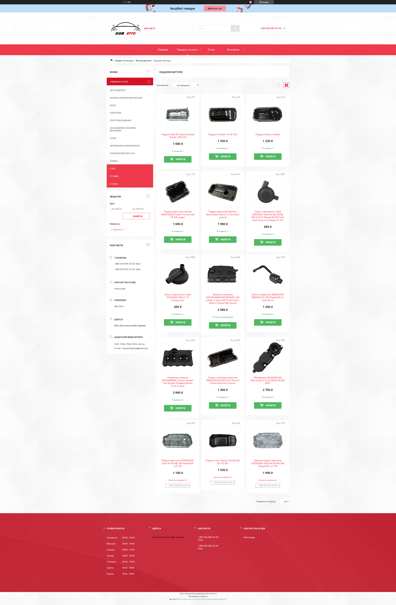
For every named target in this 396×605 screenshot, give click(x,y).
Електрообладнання (120, 120)
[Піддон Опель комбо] (267, 114)
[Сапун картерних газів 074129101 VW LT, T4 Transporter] (177, 274)
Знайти (137, 216)
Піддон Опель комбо (268, 134)
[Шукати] (235, 28)
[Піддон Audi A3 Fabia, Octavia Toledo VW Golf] (177, 114)
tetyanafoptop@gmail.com (135, 348)
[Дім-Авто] (125, 35)
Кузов (113, 105)
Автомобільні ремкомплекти (125, 146)
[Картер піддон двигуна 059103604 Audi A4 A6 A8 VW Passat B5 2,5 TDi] (267, 440)
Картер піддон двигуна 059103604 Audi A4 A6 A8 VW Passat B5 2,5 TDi (267, 463)
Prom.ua (213, 593)
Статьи (114, 184)
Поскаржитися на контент (190, 599)
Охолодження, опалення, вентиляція (123, 129)
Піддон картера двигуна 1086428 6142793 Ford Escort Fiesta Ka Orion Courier (222, 380)
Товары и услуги (187, 49)
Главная (163, 49)
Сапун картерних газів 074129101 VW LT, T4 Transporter (177, 297)
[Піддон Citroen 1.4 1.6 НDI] (222, 114)
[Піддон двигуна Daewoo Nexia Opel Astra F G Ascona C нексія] (222, 191)
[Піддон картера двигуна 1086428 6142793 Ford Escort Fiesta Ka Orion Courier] (222, 357)
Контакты (233, 49)
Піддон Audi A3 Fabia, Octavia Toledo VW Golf (177, 135)
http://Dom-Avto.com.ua (133, 344)
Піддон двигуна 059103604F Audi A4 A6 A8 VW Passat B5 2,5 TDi (177, 463)
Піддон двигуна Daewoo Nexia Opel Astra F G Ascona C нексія (223, 214)
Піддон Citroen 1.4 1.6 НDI (222, 134)
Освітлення (115, 113)
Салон (113, 138)
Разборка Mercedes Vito (122, 153)
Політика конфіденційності (215, 599)
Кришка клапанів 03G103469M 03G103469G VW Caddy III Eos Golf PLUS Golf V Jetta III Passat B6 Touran (222, 298)
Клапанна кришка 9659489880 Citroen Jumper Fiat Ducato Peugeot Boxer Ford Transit (178, 381)
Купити (180, 159)
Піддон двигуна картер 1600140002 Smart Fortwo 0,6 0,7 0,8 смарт (177, 214)
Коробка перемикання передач (126, 98)
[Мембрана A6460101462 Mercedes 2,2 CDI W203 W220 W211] (267, 357)
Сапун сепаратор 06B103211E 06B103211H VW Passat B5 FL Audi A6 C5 (267, 297)
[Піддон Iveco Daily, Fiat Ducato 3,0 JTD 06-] (222, 440)
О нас (211, 49)
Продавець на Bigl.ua (198, 596)
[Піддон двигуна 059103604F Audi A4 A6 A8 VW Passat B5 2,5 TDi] (177, 440)
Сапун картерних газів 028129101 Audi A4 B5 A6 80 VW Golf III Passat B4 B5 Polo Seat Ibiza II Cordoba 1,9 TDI (267, 215)
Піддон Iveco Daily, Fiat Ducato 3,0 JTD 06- (222, 461)
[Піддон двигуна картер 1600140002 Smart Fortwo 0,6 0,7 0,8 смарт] (177, 191)
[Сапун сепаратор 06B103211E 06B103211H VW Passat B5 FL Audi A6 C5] (267, 274)
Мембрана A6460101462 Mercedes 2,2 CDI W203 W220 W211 (268, 380)
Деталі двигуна (143, 60)
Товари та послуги (124, 60)
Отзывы (114, 176)
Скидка (114, 161)
